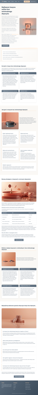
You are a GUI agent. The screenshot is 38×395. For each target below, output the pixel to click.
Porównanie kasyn (27, 384)
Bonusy (16, 1)
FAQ (18, 1)
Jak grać (12, 1)
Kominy (5, 1)
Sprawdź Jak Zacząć (19, 239)
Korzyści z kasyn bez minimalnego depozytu (9, 51)
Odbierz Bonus (27, 1)
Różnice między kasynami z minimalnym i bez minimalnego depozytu (13, 57)
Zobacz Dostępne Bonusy (19, 376)
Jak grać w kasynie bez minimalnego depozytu (9, 53)
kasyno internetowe (15, 34)
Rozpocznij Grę (33, 1)
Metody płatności (27, 387)
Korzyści (9, 1)
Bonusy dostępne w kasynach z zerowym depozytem (10, 55)
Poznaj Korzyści (5, 45)
